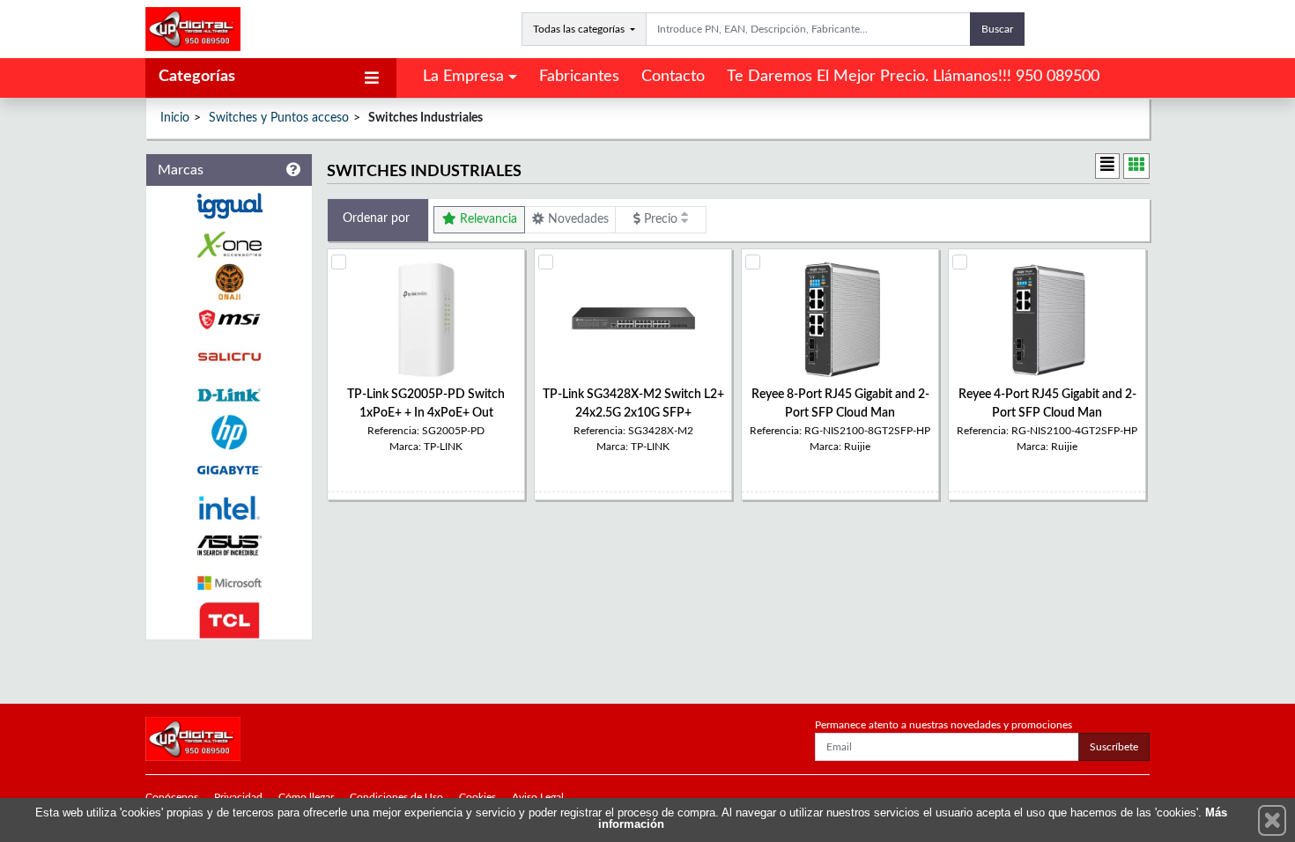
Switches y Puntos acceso (279, 118)
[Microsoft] (229, 583)
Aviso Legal (538, 797)
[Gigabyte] (229, 470)
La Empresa (463, 77)
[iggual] (229, 205)
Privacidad (238, 797)
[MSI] (229, 319)
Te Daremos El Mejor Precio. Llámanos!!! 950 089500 (913, 77)
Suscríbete (1114, 747)
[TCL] (229, 620)
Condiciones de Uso (396, 797)
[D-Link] (229, 395)
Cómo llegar (306, 797)
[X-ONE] (229, 244)
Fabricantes (579, 77)
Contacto (673, 77)
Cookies (477, 797)
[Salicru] (229, 357)
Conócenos (171, 797)
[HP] (229, 433)
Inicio (174, 118)
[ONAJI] (229, 282)
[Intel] (229, 508)
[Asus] (229, 546)
